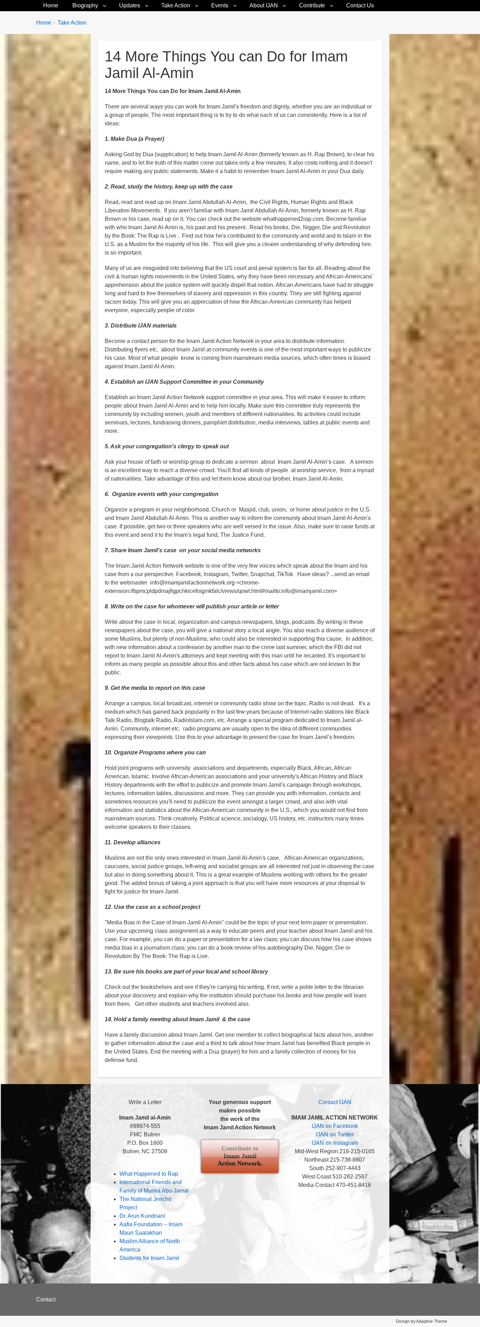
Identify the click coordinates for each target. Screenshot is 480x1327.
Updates (129, 5)
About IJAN (263, 5)
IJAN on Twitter (335, 1134)
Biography (85, 5)
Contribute (312, 5)
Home (50, 5)
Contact (46, 1299)
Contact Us (360, 5)
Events (219, 5)
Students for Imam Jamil (149, 1258)
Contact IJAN (334, 1102)
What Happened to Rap (148, 1174)
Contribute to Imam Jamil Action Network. (240, 1156)
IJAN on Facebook (335, 1126)
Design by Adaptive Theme (421, 1321)
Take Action (175, 5)
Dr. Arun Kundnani (142, 1216)
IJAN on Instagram (335, 1143)
